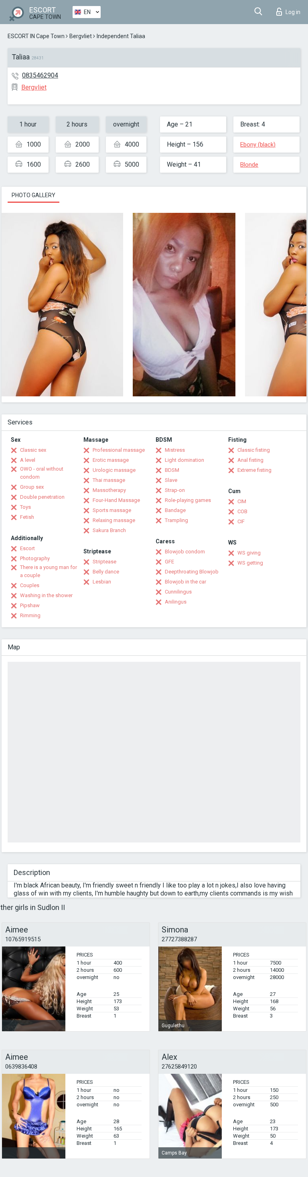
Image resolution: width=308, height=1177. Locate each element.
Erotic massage (111, 460)
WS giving (249, 553)
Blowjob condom (185, 552)
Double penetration (42, 497)
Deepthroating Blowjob (192, 572)
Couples (29, 585)
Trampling (176, 520)
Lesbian (102, 582)
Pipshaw (30, 605)
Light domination (184, 460)
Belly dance (106, 572)
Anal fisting (250, 460)
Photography (35, 558)
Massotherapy (109, 490)
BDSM (172, 470)
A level (27, 460)
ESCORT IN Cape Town (36, 36)
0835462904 (40, 75)
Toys (25, 507)
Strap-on (175, 490)
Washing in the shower (46, 595)
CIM (241, 501)
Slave (171, 480)
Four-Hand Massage (116, 500)
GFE (169, 562)
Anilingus (175, 602)
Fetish (27, 517)
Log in (293, 12)
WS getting (250, 563)
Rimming (30, 615)
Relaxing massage (114, 520)
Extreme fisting (254, 470)
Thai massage (109, 480)
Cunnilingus (178, 592)
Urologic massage (114, 470)
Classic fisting (253, 450)
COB (242, 511)
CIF (241, 521)
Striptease (104, 562)
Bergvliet (80, 36)
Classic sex (33, 450)
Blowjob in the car (185, 582)
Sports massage (112, 510)
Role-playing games (188, 500)
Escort (27, 548)
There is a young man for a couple (48, 571)
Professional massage (119, 450)
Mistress (175, 450)
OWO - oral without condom (41, 473)
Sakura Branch (109, 530)
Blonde (249, 164)
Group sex (32, 487)
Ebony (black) (258, 144)
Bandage (175, 510)
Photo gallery (33, 195)
